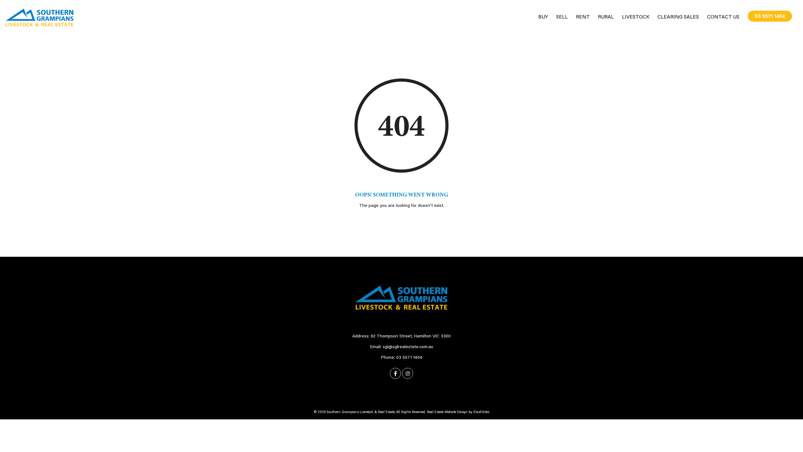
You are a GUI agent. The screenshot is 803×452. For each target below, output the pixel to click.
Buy (543, 17)
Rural (606, 17)
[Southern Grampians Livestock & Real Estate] (39, 17)
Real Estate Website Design (447, 412)
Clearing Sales (678, 17)
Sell (562, 17)
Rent (583, 17)
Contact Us (723, 17)
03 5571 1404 (770, 16)
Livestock (635, 17)
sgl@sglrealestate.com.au (408, 347)
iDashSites (481, 412)
